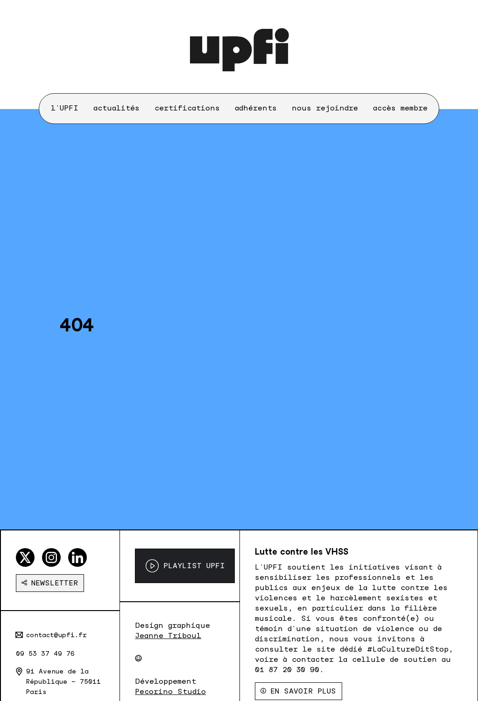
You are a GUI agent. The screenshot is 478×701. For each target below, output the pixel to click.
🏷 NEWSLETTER (50, 582)
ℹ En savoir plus (298, 691)
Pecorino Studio (170, 691)
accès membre (400, 107)
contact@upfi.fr (56, 635)
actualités (116, 107)
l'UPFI (64, 107)
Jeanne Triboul (168, 635)
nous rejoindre (325, 107)
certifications (187, 107)
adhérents (256, 107)
